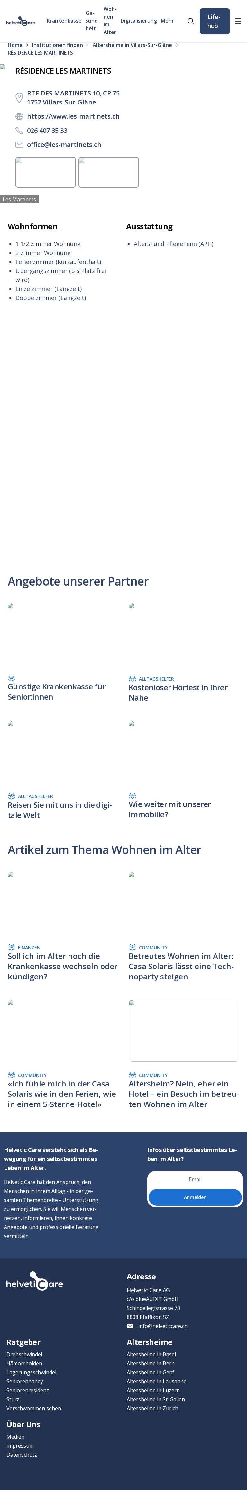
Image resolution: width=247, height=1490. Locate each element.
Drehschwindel (24, 1354)
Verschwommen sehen (33, 1408)
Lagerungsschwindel (31, 1372)
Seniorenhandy (24, 1381)
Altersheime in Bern (151, 1363)
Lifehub (214, 21)
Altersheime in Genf (150, 1372)
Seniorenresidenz (27, 1390)
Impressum (20, 1445)
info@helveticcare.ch (163, 1326)
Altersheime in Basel (151, 1354)
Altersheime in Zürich (152, 1408)
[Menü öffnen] (238, 21)
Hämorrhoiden (24, 1363)
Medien (15, 1436)
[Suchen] (191, 21)
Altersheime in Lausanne (157, 1381)
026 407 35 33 (47, 130)
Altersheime (149, 1342)
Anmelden (195, 1197)
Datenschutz (21, 1454)
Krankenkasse (64, 20)
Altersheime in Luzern (153, 1390)
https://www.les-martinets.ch (73, 116)
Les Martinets (19, 199)
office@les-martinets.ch (64, 144)
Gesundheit (93, 20)
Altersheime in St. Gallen (156, 1399)
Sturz (12, 1399)
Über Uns (23, 1424)
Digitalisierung (139, 20)
